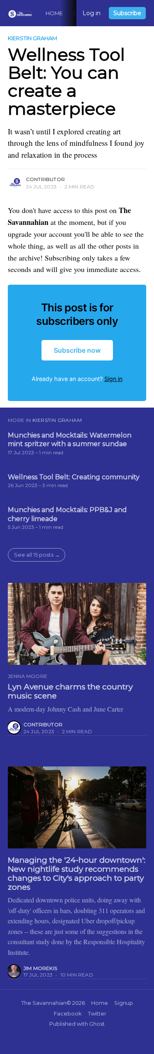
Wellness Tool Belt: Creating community (74, 477)
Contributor (45, 179)
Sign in (113, 378)
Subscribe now (77, 350)
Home (54, 13)
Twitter (97, 1013)
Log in (92, 13)
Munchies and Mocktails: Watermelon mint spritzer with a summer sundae (69, 439)
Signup (123, 1003)
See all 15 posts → (37, 554)
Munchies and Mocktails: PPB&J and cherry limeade (67, 514)
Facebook (68, 1013)
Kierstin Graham (32, 38)
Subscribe (127, 13)
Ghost (97, 1023)
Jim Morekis (40, 968)
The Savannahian (44, 1003)
